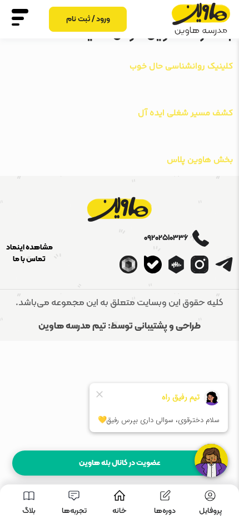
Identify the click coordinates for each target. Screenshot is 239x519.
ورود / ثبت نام (88, 19)
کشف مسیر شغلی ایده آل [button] (185, 113)
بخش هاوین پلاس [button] (200, 160)
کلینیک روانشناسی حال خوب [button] (181, 66)
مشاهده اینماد (29, 247)
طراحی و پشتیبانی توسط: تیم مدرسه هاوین (119, 326)
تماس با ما (29, 259)
